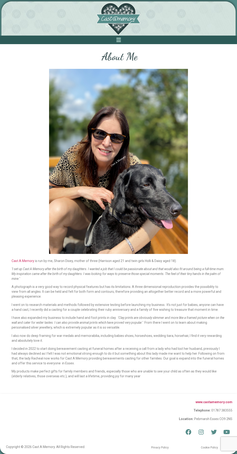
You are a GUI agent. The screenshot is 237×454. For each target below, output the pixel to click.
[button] (118, 40)
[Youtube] (226, 432)
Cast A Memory (23, 261)
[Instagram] (201, 432)
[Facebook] (188, 432)
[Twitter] (214, 432)
